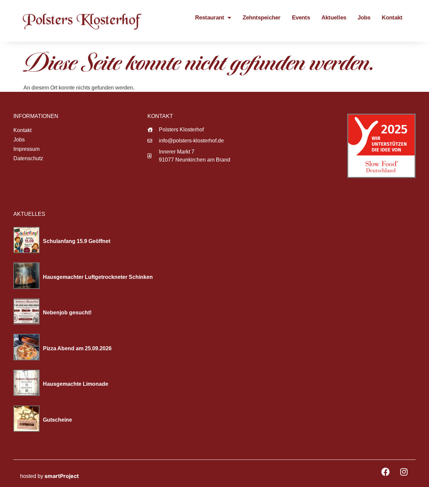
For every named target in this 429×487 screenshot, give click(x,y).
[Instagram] (403, 471)
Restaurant (209, 17)
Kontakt (392, 17)
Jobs (364, 17)
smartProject (62, 476)
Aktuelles (333, 17)
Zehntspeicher (262, 17)
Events (301, 17)
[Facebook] (385, 471)
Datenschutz (28, 158)
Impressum (26, 149)
